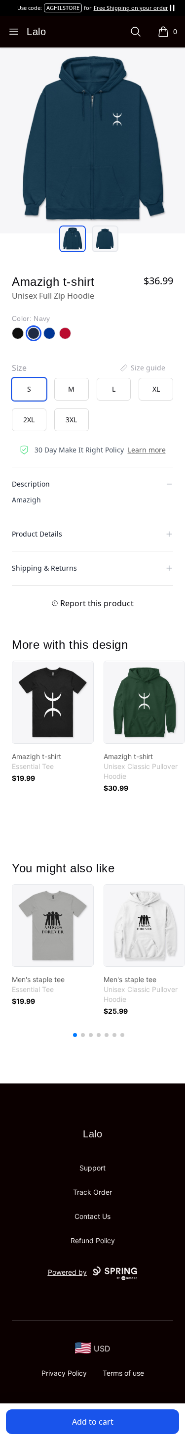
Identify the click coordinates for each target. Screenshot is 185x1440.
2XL (29, 419)
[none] (142, 368)
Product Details (37, 534)
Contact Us (92, 1216)
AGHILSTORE (62, 7)
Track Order (92, 1192)
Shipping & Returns (44, 568)
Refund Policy (93, 1240)
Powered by (67, 1272)
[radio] (29, 389)
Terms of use (123, 1373)
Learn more (147, 449)
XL (156, 389)
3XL (71, 419)
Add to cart (92, 1421)
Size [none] (19, 367)
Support (92, 1168)
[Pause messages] (172, 8)
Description (31, 484)
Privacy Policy (64, 1373)
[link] (52, 702)
